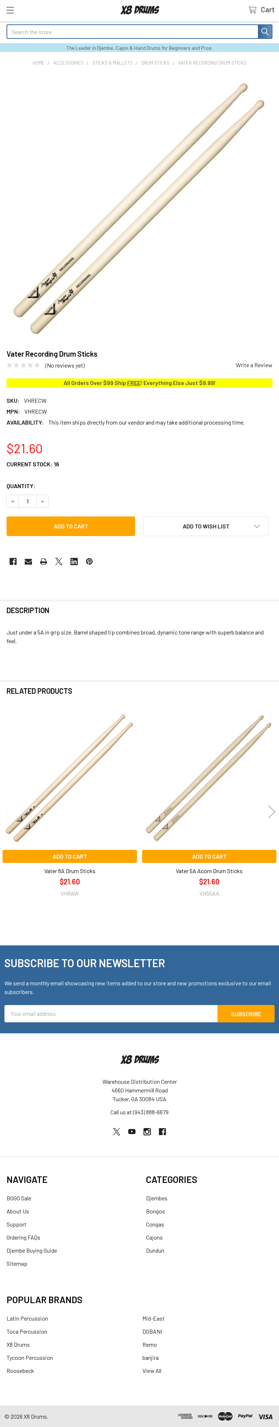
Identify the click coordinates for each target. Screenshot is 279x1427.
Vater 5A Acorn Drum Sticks (209, 870)
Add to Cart (70, 856)
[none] (139, 208)
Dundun (155, 1250)
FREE (134, 382)
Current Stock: (33, 464)
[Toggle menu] (10, 10)
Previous (7, 812)
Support (17, 1224)
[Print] (43, 561)
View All (151, 1370)
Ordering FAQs (23, 1237)
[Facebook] (13, 561)
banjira (150, 1357)
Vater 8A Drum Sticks (70, 870)
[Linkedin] (74, 561)
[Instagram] (147, 1131)
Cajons (154, 1237)
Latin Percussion (27, 1318)
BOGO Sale (19, 1198)
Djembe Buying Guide (32, 1250)
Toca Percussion (27, 1331)
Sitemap (17, 1263)
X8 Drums (18, 1344)
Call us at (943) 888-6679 (139, 1111)
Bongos (155, 1211)
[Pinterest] (89, 561)
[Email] (28, 561)
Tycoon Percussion (30, 1357)
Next (271, 812)
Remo (149, 1344)
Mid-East (153, 1318)
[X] (58, 561)
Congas (155, 1224)
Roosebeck (20, 1370)
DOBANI (152, 1331)
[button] (206, 526)
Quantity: (21, 485)
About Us (18, 1211)
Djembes (156, 1198)
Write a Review (254, 364)
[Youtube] (131, 1131)
